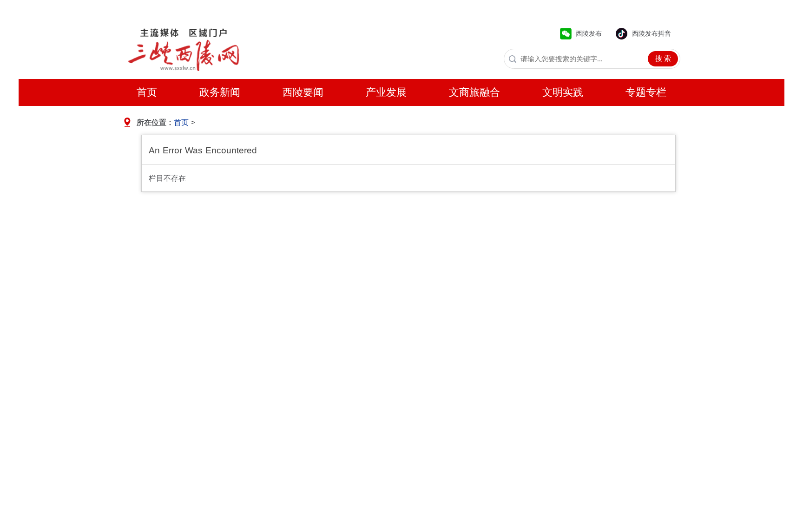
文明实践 (562, 92)
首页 (147, 92)
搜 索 (663, 58)
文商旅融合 (474, 92)
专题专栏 (645, 92)
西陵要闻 (303, 92)
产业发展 (386, 92)
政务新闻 (219, 92)
